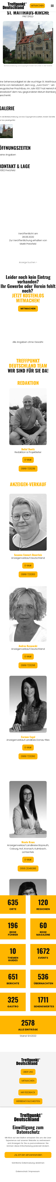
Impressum (34, 1171)
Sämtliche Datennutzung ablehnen (28, 1163)
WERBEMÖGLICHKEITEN (28, 1101)
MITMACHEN (37, 5)
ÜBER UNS (28, 1072)
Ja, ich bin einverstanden (28, 1155)
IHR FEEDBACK (28, 1092)
